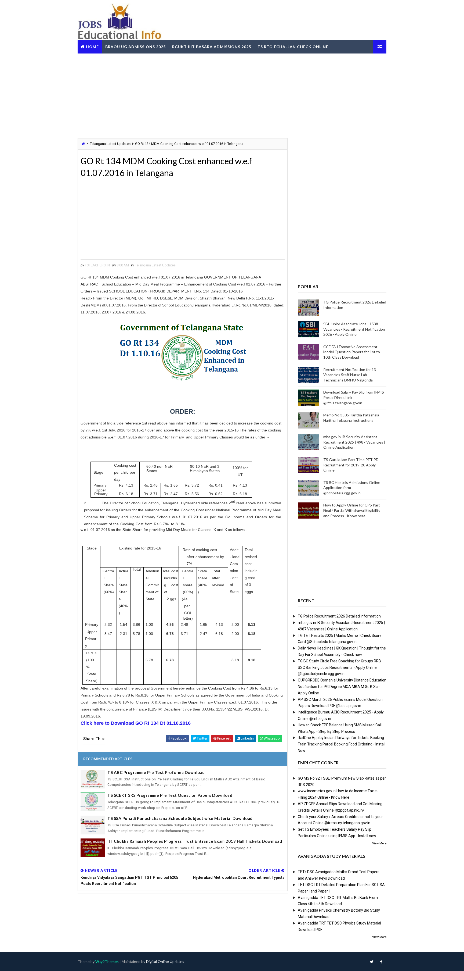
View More (379, 843)
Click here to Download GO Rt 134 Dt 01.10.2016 (136, 723)
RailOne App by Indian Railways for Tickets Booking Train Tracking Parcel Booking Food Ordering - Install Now (341, 744)
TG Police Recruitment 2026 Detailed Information (339, 616)
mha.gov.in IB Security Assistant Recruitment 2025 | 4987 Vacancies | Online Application (354, 441)
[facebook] (381, 962)
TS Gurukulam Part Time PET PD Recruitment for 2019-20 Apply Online (351, 464)
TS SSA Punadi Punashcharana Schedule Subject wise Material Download (180, 818)
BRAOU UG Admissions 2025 (135, 46)
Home (92, 46)
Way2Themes (107, 961)
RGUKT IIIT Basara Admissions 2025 (211, 46)
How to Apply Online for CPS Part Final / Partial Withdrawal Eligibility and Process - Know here (351, 510)
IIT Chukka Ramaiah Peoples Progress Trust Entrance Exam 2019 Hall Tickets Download (194, 841)
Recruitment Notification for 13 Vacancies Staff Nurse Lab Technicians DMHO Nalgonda (349, 374)
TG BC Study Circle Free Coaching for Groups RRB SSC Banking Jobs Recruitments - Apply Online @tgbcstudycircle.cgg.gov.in (339, 667)
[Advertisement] (232, 95)
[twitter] (372, 962)
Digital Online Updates (165, 961)
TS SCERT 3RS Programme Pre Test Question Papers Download (169, 795)
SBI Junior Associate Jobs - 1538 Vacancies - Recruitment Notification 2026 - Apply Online (354, 329)
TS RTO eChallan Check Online (293, 46)
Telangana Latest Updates (110, 144)
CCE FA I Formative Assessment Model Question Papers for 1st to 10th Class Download (351, 351)
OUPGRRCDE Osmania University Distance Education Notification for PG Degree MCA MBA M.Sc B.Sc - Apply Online (342, 686)
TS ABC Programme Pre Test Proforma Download (156, 772)
